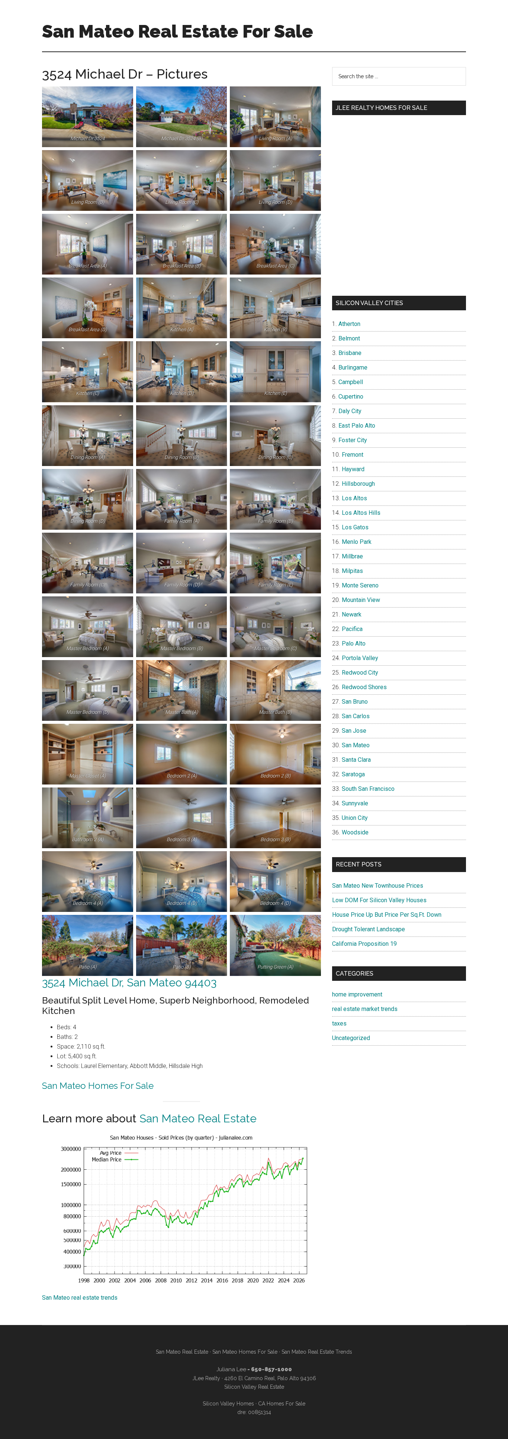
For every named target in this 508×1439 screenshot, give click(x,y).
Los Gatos (355, 527)
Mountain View (361, 599)
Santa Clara (356, 759)
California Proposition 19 (364, 943)
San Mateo (356, 745)
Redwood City (360, 672)
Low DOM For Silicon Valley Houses (379, 900)
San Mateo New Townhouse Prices (377, 885)
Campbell (350, 382)
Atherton (349, 323)
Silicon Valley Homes (228, 1404)
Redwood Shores (364, 687)
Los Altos (354, 498)
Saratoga (353, 774)
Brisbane (349, 352)
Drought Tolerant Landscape (368, 929)
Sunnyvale (355, 803)
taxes (339, 1023)
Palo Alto (354, 643)
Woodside (355, 832)
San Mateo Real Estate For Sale (177, 31)
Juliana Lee (231, 1369)
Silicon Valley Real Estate (254, 1387)
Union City (355, 817)
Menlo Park (357, 541)
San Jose (354, 730)
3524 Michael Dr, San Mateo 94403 (129, 982)
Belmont (349, 338)
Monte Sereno (360, 585)
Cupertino (350, 396)
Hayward (353, 469)
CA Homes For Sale (281, 1404)
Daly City (349, 411)
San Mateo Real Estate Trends (317, 1352)
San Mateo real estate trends (80, 1297)
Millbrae (352, 556)
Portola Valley (360, 658)
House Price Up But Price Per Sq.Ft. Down (386, 914)
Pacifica (352, 629)
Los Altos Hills (361, 512)
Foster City (352, 440)
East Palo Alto (356, 425)
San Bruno (355, 701)
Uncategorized (351, 1038)
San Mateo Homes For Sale (98, 1085)
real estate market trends (365, 1008)
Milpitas (352, 570)
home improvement (357, 994)
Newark (351, 614)
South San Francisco (368, 788)
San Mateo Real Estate (198, 1118)
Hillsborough (358, 483)
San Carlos (356, 716)
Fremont (352, 454)
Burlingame (352, 367)
